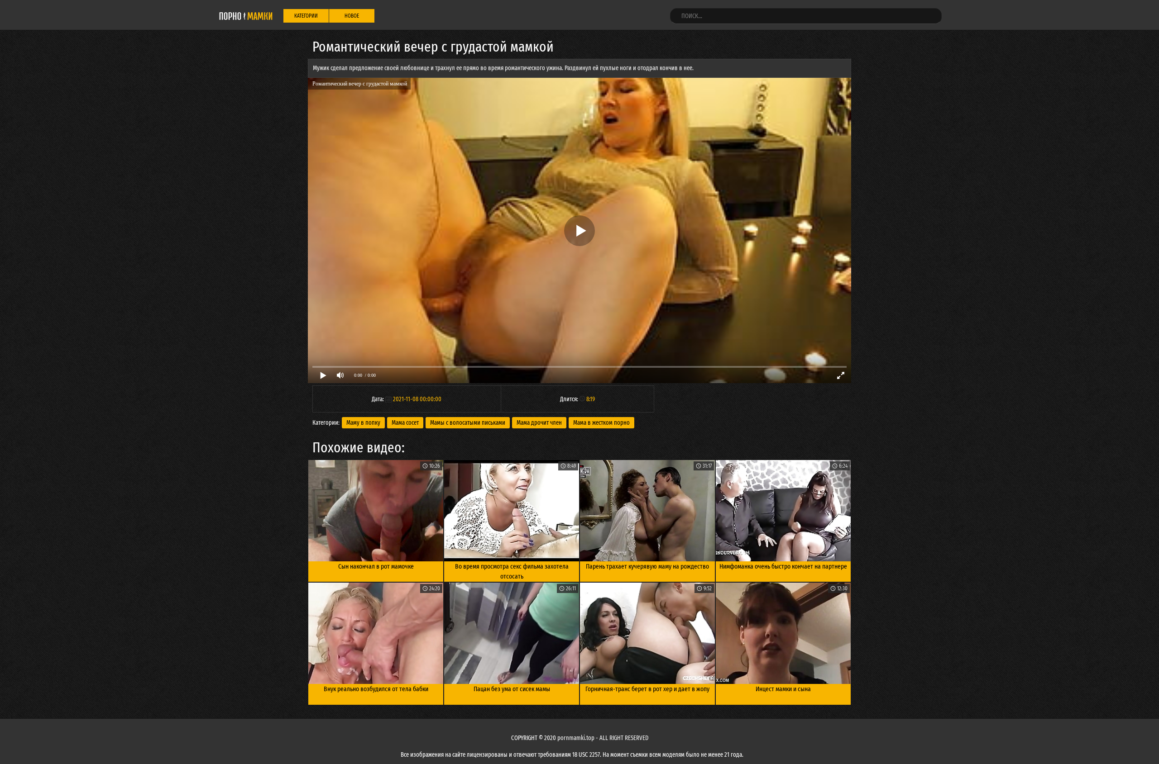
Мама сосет (405, 423)
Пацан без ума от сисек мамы (512, 689)
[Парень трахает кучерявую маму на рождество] (647, 510)
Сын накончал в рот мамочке (376, 566)
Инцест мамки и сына (783, 689)
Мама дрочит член (539, 423)
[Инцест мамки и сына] (783, 633)
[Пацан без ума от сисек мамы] (511, 633)
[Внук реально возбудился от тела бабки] (375, 633)
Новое (352, 16)
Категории (306, 16)
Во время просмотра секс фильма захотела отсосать (512, 571)
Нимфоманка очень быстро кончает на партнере (783, 566)
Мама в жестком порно (601, 423)
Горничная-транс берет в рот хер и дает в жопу (647, 689)
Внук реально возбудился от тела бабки (376, 689)
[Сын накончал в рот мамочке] (375, 510)
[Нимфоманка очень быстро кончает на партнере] (783, 510)
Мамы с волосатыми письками (467, 423)
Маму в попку (363, 423)
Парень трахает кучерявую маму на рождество (647, 566)
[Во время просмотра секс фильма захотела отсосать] (511, 510)
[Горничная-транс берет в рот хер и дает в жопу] (647, 633)
